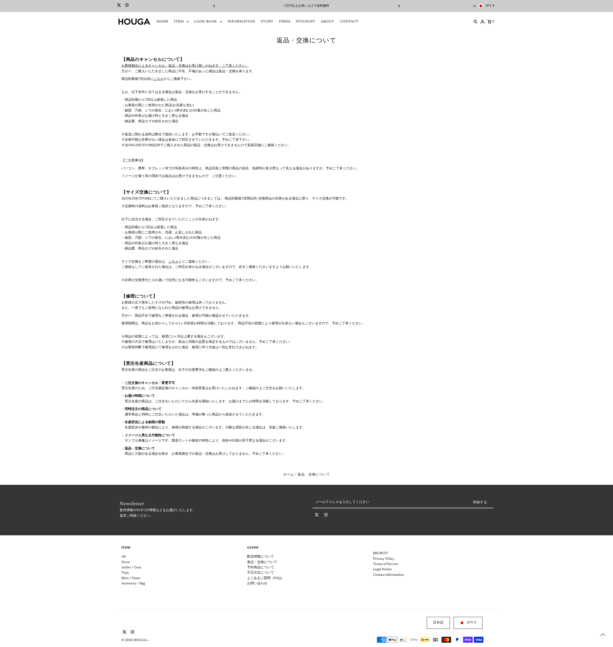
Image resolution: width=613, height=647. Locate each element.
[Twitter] (118, 6)
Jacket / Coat (131, 567)
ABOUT (327, 21)
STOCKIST (305, 21)
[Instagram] (126, 6)
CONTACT (349, 21)
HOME (162, 21)
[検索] (475, 22)
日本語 (438, 623)
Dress (125, 562)
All (123, 557)
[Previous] (214, 6)
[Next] (398, 6)
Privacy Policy (383, 559)
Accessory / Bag (133, 583)
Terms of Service (385, 564)
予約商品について (260, 567)
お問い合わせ (257, 583)
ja (474, 5)
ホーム (288, 474)
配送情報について (260, 557)
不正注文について (260, 573)
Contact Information (388, 575)
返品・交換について (262, 562)
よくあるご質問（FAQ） (265, 578)
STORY (267, 21)
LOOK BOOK (205, 21)
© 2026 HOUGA (134, 640)
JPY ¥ (490, 5)
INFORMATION (241, 21)
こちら (158, 79)
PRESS (284, 21)
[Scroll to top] (602, 634)
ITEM (179, 21)
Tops (125, 573)
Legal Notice (382, 569)
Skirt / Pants (130, 578)
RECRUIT (380, 553)
